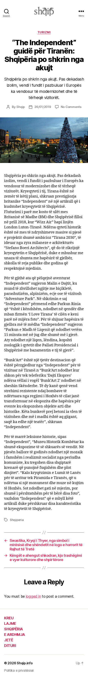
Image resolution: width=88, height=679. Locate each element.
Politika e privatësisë (19, 670)
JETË (8, 640)
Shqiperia (17, 520)
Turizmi (44, 32)
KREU (9, 618)
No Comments (71, 107)
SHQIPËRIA (13, 629)
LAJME (10, 623)
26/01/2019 (42, 107)
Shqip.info (25, 663)
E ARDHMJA (14, 634)
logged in (33, 596)
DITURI (10, 645)
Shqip (20, 107)
